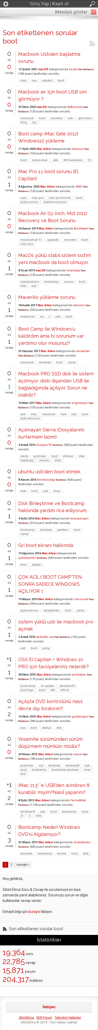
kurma (61, 853)
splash (36, 564)
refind (64, 690)
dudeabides (82, 842)
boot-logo (27, 690)
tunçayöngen (79, 518)
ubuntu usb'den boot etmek (49, 471)
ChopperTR (44, 445)
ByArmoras (74, 107)
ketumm (79, 305)
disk (23, 286)
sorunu (44, 460)
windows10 (67, 686)
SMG (79, 186)
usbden (47, 80)
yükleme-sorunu (55, 202)
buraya (34, 912)
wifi (52, 690)
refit (38, 816)
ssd (33, 286)
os (41, 316)
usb (70, 118)
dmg (23, 122)
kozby (73, 69)
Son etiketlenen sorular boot (36, 929)
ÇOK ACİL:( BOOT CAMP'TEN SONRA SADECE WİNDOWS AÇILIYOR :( (50, 584)
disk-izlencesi (30, 418)
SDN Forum (44, 1018)
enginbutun (80, 403)
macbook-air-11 (31, 240)
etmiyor (68, 456)
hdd (63, 414)
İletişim (49, 1007)
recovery (56, 118)
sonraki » (23, 865)
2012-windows (72, 160)
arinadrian (83, 351)
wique (77, 754)
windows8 (72, 765)
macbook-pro (29, 281)
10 (89, 160)
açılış (46, 648)
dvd (58, 728)
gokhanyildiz (27, 558)
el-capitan (47, 686)
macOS (43, 69)
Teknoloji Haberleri (68, 1018)
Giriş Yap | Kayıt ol (49, 3)
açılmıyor (39, 456)
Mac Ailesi (44, 149)
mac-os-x (26, 244)
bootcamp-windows (65, 769)
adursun (77, 149)
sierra (24, 456)
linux (56, 491)
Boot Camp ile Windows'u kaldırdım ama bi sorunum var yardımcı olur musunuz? (51, 336)
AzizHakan (81, 228)
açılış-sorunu (29, 202)
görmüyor (85, 118)
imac (57, 460)
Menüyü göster (71, 12)
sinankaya (73, 270)
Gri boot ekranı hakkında (45, 545)
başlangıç (27, 460)
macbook (27, 118)
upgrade (53, 240)
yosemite (26, 765)
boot (61, 80)
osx (34, 80)
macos (69, 281)
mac (23, 80)
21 (22, 816)
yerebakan (79, 674)
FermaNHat (78, 800)
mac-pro (38, 198)
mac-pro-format (60, 198)
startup (46, 728)
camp (72, 362)
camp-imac (40, 160)
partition (62, 530)
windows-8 (27, 811)
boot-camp (28, 686)
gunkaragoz (80, 716)
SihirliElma (26, 1018)
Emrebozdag (46, 479)
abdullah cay (45, 637)
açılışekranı (52, 610)
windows (45, 362)
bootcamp (51, 281)
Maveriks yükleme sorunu (46, 297)
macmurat (81, 599)
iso (34, 122)
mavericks (27, 316)
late (55, 160)
